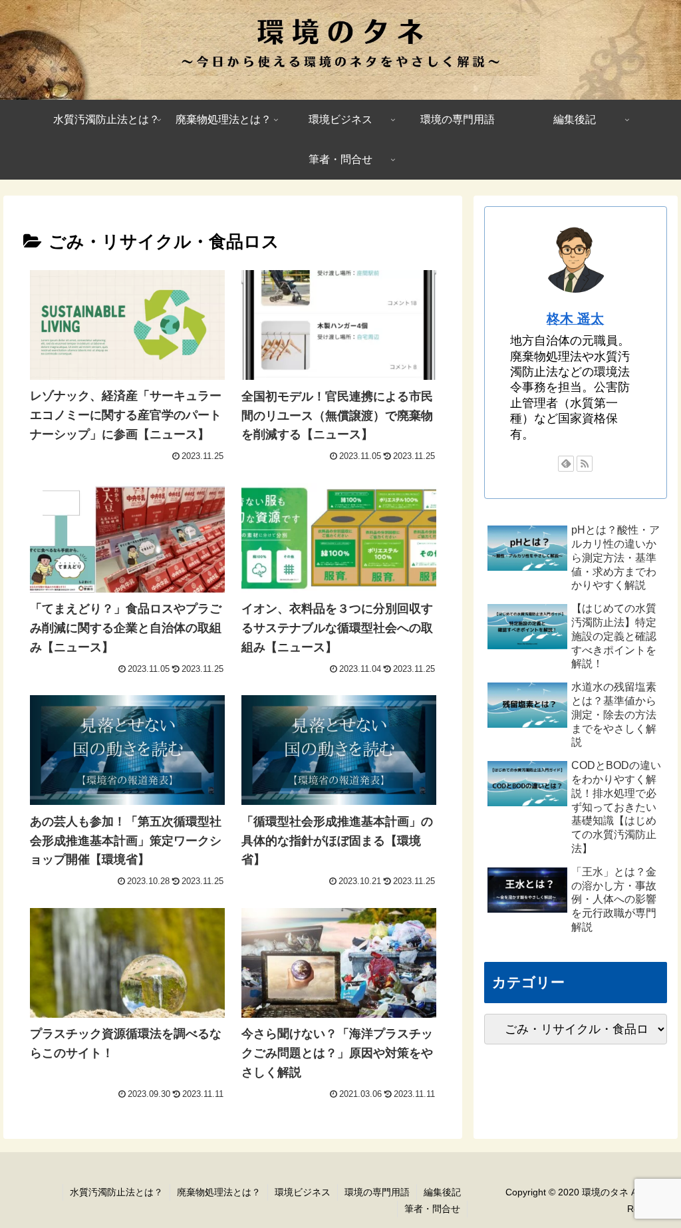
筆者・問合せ (432, 1208)
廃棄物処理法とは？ (219, 1192)
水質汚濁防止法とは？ (116, 1192)
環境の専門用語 (377, 1192)
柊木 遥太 (575, 318)
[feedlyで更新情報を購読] (566, 464)
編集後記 (442, 1192)
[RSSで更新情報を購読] (585, 464)
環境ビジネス (303, 1192)
